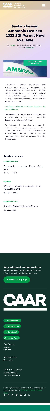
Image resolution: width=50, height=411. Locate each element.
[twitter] (8, 395)
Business (14, 161)
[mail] (25, 395)
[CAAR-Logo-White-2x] (14, 3)
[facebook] (4, 395)
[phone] (29, 395)
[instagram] (12, 395)
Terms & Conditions (28, 390)
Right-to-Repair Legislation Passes (20, 206)
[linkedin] (21, 395)
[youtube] (16, 395)
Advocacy (30, 47)
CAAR (12, 45)
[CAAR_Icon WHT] (25, 295)
